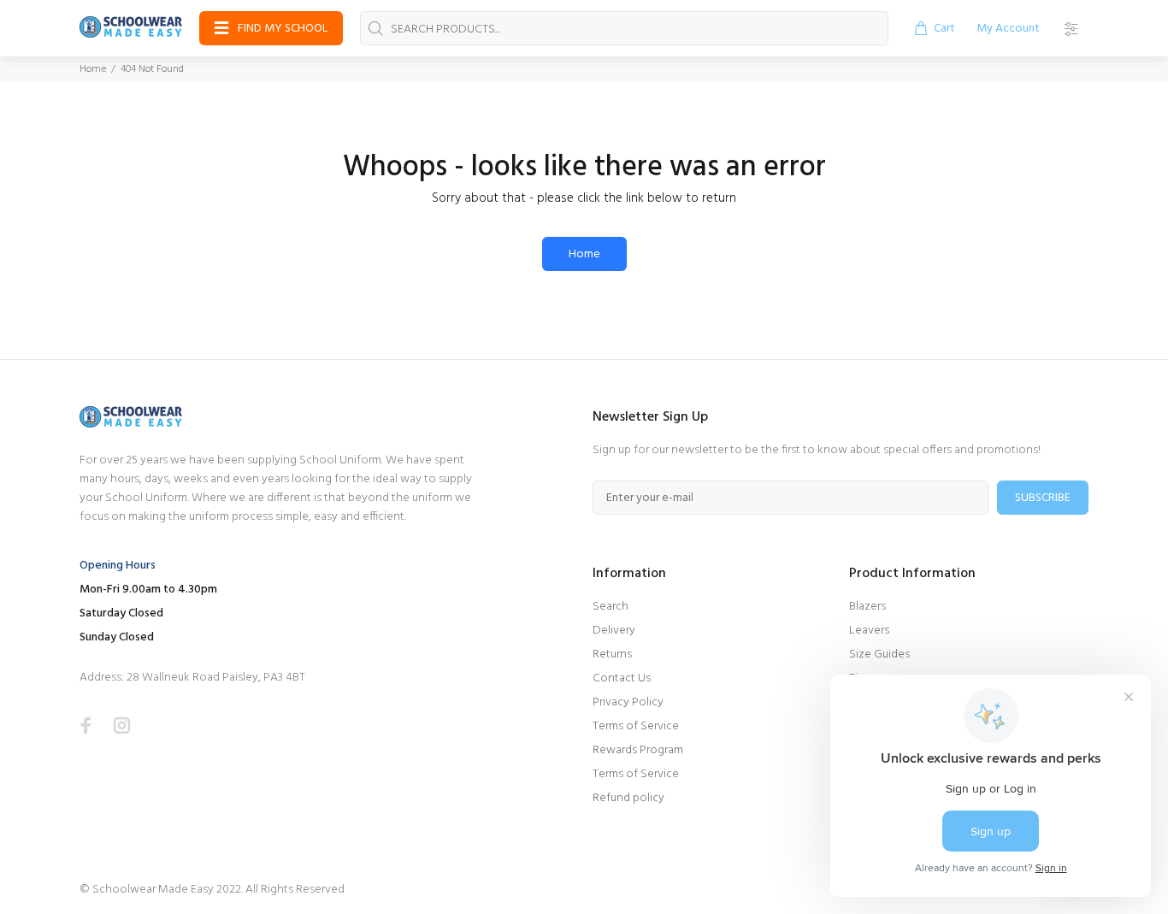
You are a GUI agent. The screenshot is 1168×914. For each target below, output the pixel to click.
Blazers (867, 606)
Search (610, 606)
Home (93, 69)
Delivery (614, 630)
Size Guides (879, 654)
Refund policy (628, 798)
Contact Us (622, 678)
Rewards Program (638, 750)
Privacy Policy (628, 702)
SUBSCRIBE (1043, 498)
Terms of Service (636, 726)
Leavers (869, 630)
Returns (612, 654)
